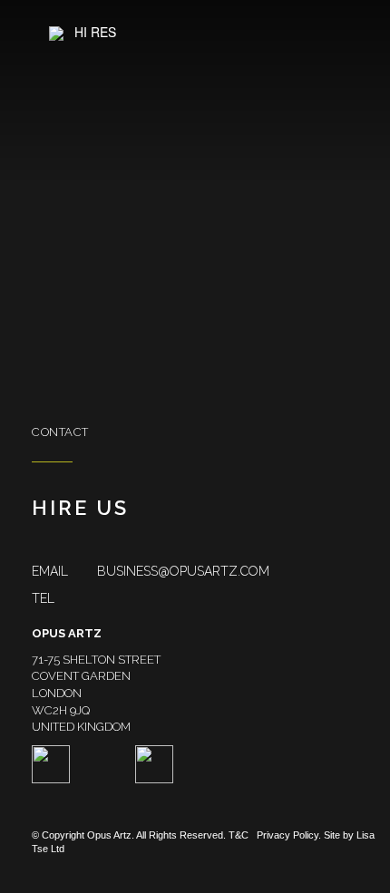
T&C (239, 835)
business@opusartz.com (150, 571)
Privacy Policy (287, 835)
